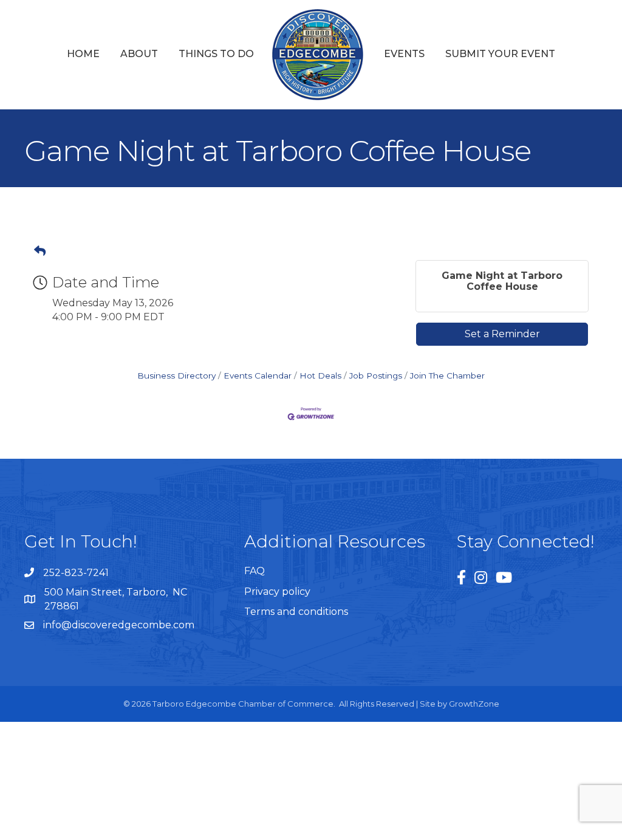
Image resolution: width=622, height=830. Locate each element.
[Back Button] (40, 251)
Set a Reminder (502, 334)
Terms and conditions (296, 611)
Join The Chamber (447, 375)
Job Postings (375, 375)
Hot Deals (320, 375)
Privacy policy (277, 591)
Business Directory (176, 375)
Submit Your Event (500, 54)
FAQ (254, 571)
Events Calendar (258, 375)
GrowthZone (474, 703)
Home (83, 54)
